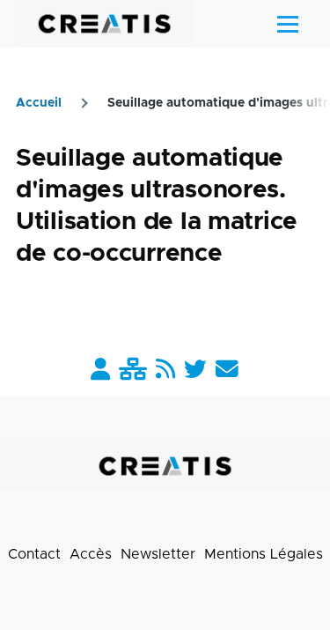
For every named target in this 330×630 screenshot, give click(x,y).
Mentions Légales (263, 554)
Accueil (39, 103)
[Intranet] (133, 370)
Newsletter (158, 554)
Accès (91, 554)
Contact (34, 554)
